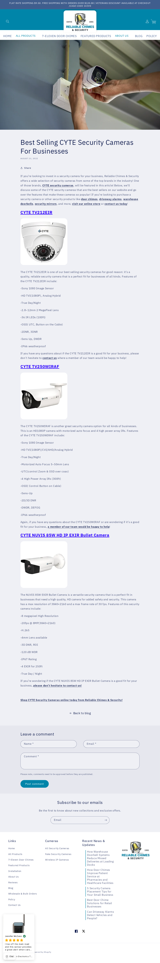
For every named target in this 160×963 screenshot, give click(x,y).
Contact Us (14, 905)
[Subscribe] (105, 820)
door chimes (89, 199)
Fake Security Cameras (58, 854)
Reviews (13, 882)
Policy (11, 899)
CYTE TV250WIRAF (39, 366)
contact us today (116, 204)
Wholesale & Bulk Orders (22, 893)
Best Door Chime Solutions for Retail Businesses (99, 903)
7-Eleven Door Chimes (21, 859)
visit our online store (86, 204)
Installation (15, 871)
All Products (15, 854)
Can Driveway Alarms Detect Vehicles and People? (100, 915)
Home (11, 848)
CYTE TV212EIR (36, 212)
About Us (13, 876)
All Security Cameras (57, 848)
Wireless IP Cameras (57, 859)
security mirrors (46, 204)
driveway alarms (110, 199)
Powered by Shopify (41, 952)
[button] (7, 21)
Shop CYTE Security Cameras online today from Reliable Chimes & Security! (71, 700)
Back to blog (82, 713)
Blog (10, 888)
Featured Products (19, 865)
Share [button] (27, 167)
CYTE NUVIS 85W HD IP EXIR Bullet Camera (64, 535)
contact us (49, 358)
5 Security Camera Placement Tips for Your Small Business (100, 892)
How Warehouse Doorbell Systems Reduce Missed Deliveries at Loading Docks (100, 858)
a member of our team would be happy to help (78, 526)
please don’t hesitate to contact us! (57, 685)
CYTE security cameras (57, 185)
